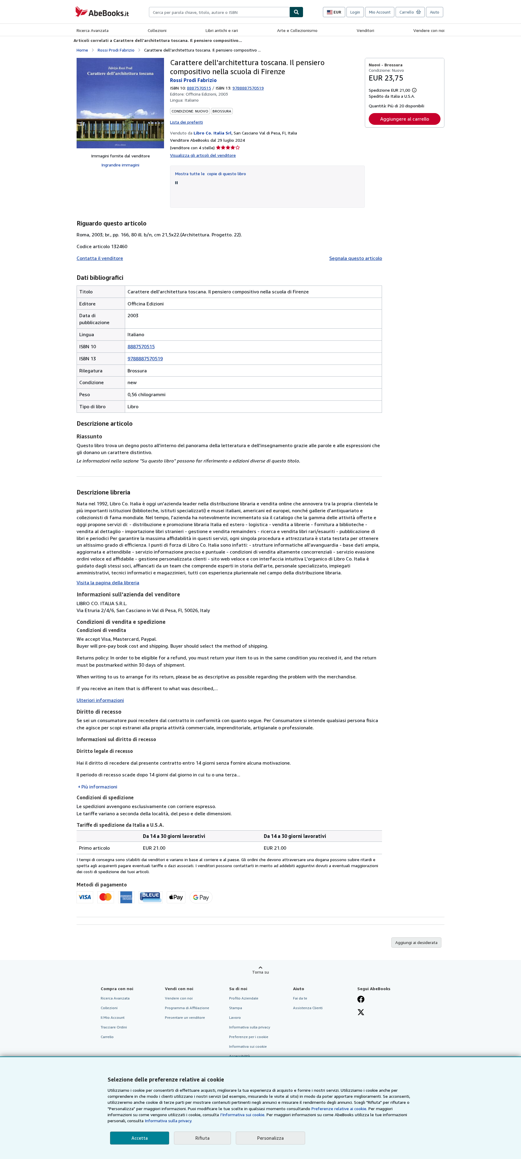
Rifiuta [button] (202, 1138)
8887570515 (199, 87)
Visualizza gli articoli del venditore (203, 155)
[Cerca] (296, 12)
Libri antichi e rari (222, 30)
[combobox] (219, 12)
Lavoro (235, 1017)
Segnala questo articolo (355, 258)
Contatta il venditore (100, 258)
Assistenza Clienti (308, 1008)
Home (82, 49)
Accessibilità (239, 1056)
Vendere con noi (428, 30)
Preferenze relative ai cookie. (339, 1108)
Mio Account (379, 12)
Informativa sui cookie (248, 1046)
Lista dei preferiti (186, 122)
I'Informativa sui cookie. (242, 1114)
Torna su (260, 971)
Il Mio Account (113, 1017)
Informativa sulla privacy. (168, 1120)
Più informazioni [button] (99, 787)
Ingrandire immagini (120, 164)
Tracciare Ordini (114, 1027)
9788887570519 (145, 358)
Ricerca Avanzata (93, 30)
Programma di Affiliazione (187, 1008)
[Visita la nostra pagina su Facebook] (361, 1000)
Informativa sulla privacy (249, 1027)
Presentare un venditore (185, 1017)
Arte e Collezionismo (297, 30)
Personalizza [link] (270, 1138)
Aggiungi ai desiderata (416, 942)
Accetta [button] (139, 1138)
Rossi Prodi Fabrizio (116, 49)
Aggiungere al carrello (404, 119)
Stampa (235, 1008)
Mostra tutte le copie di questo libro (210, 173)
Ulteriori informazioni (100, 700)
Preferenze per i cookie (248, 1036)
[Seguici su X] (361, 1012)
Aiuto (434, 12)
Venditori (365, 30)
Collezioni (157, 30)
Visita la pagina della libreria (108, 583)
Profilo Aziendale (243, 998)
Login (355, 12)
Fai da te (300, 998)
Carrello (107, 1036)
